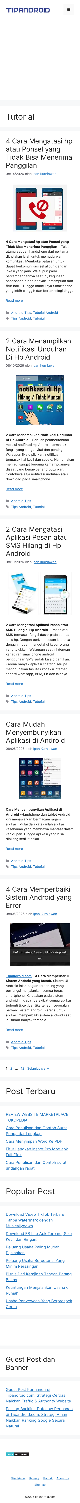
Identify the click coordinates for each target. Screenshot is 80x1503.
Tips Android (21, 318)
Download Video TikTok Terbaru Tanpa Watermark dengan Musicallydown (35, 1220)
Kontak (48, 1478)
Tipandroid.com (19, 976)
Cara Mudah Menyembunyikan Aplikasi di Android (35, 732)
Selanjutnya (38, 1068)
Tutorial (39, 318)
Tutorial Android (45, 313)
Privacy (34, 1478)
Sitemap (40, 1484)
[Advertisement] (40, 60)
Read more (14, 300)
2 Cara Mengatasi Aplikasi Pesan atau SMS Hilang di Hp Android (37, 541)
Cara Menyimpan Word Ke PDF (34, 1141)
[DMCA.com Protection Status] (17, 1455)
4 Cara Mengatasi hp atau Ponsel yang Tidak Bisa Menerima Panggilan (39, 153)
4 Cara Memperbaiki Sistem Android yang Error (39, 897)
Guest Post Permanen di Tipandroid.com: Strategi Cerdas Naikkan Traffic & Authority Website (38, 1395)
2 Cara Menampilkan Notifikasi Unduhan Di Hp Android (38, 349)
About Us (63, 1478)
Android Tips (21, 313)
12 (23, 1068)
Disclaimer (18, 1478)
